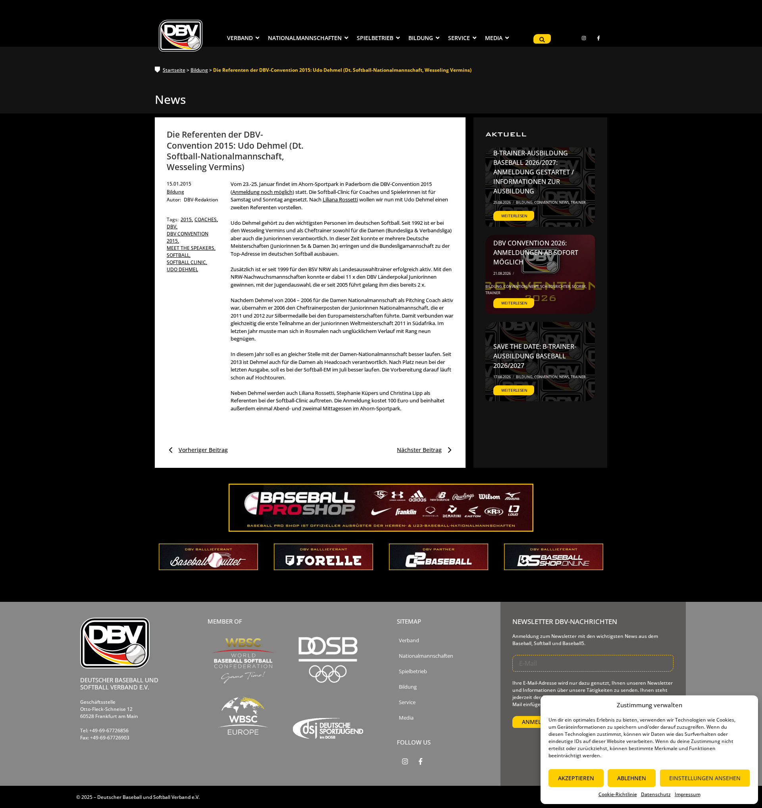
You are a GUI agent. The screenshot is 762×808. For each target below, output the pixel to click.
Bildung (199, 70)
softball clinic (187, 262)
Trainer (578, 202)
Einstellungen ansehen (705, 778)
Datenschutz (656, 794)
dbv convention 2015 (187, 237)
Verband (409, 640)
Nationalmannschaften (426, 656)
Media (406, 717)
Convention (546, 202)
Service (407, 702)
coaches (206, 219)
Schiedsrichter (555, 286)
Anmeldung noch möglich (262, 191)
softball (178, 255)
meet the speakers (191, 248)
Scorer (579, 286)
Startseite (174, 70)
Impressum (687, 794)
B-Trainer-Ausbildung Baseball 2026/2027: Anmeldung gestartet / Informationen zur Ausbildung (533, 172)
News (564, 202)
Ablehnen (631, 778)
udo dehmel (182, 269)
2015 (187, 219)
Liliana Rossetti (340, 199)
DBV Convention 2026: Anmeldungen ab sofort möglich (535, 252)
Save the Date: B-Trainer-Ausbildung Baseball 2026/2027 (534, 356)
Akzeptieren (576, 778)
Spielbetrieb (413, 671)
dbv (172, 226)
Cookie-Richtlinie (617, 794)
